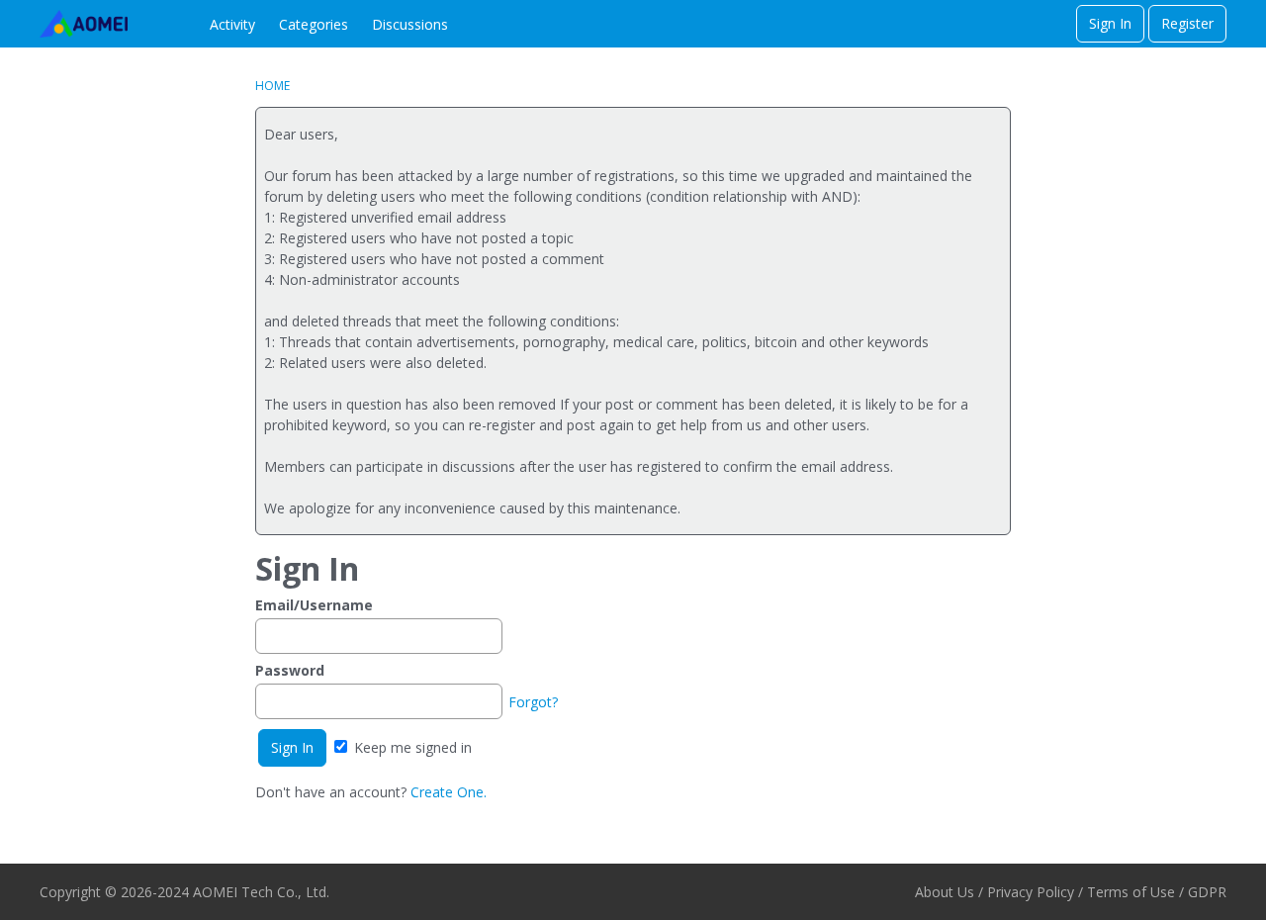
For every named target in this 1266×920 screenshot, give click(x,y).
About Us (944, 891)
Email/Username (314, 605)
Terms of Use (1131, 891)
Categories (313, 24)
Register (1187, 23)
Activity (232, 24)
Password (289, 670)
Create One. (448, 791)
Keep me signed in (411, 747)
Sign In (1110, 23)
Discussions (410, 24)
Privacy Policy (1030, 891)
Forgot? (533, 701)
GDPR (1207, 891)
